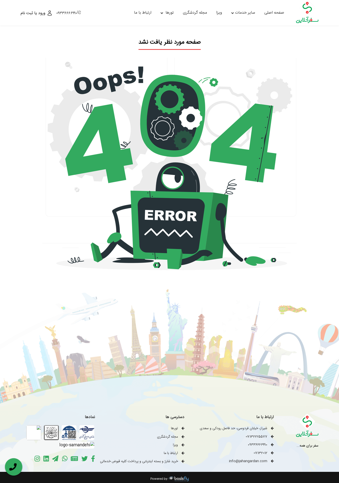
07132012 (260, 453)
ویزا (219, 12)
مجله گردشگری (195, 12)
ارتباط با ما (142, 12)
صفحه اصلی (274, 12)
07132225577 (256, 437)
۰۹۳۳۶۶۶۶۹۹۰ (66, 13)
